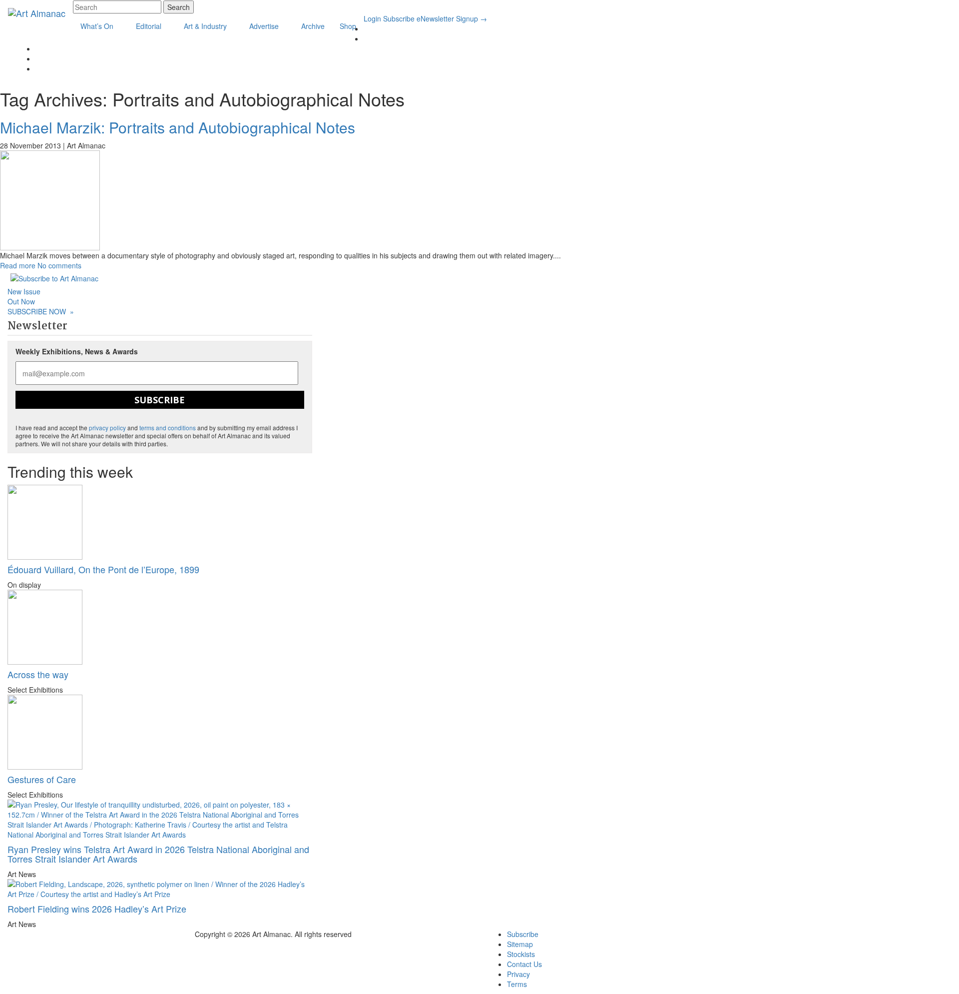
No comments (59, 265)
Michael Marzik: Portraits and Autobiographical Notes (177, 127)
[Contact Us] (38, 58)
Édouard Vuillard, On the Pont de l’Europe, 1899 (103, 569)
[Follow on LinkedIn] (366, 28)
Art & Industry (206, 26)
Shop (348, 26)
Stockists (521, 954)
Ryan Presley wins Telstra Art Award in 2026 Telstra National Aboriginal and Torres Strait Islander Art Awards (158, 854)
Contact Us (524, 964)
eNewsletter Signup (452, 18)
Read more (17, 265)
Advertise (265, 26)
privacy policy (107, 427)
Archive (313, 26)
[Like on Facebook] (366, 38)
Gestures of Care (41, 779)
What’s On (97, 26)
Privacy (518, 974)
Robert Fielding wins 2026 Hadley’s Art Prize (96, 908)
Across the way (37, 674)
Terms (517, 984)
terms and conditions (167, 427)
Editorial (149, 26)
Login (372, 18)
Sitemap (520, 944)
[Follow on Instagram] (38, 48)
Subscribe (399, 18)
